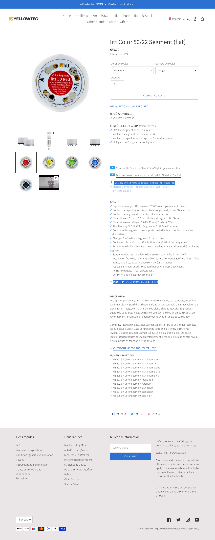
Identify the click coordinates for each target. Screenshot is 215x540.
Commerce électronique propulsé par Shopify (179, 528)
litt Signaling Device (75, 465)
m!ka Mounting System (76, 450)
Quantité (115, 77)
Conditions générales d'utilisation (34, 455)
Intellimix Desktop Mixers (78, 460)
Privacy (20, 460)
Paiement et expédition (29, 450)
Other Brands (71, 479)
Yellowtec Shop (151, 528)
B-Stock (68, 474)
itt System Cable (123, 191)
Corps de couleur (120, 64)
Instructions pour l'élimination (32, 465)
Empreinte (22, 478)
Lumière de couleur (165, 64)
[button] (177, 19)
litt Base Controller (123, 187)
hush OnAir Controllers (76, 455)
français (23, 520)
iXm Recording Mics (75, 445)
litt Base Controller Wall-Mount (151, 187)
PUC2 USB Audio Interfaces (79, 469)
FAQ (18, 445)
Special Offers (71, 484)
